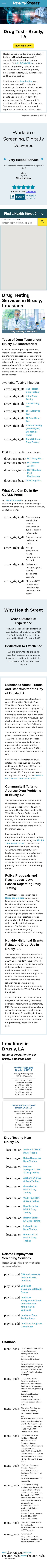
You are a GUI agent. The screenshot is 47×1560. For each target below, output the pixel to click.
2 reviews (31, 191)
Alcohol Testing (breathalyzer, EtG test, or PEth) (34, 430)
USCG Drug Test (33, 480)
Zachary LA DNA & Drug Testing (32, 1179)
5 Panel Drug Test (32, 405)
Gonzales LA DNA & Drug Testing (30, 1189)
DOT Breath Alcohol (33, 464)
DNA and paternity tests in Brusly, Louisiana (30, 1277)
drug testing (26, 81)
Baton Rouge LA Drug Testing (32, 1159)
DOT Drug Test (34, 458)
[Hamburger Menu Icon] (4, 3)
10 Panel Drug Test (33, 412)
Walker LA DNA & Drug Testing (31, 1199)
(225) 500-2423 (24, 63)
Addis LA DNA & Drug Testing (32, 1151)
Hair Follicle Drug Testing (32, 390)
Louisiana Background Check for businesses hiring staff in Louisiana (31, 1303)
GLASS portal (13, 500)
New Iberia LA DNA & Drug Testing (30, 1209)
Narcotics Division (15, 898)
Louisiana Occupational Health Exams (31, 1289)
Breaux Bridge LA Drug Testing (31, 1219)
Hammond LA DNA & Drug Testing (30, 1237)
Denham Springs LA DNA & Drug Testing (31, 1169)
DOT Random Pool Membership (34, 473)
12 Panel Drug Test (33, 419)
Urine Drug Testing (31, 397)
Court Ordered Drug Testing (33, 440)
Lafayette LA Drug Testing (30, 1227)
